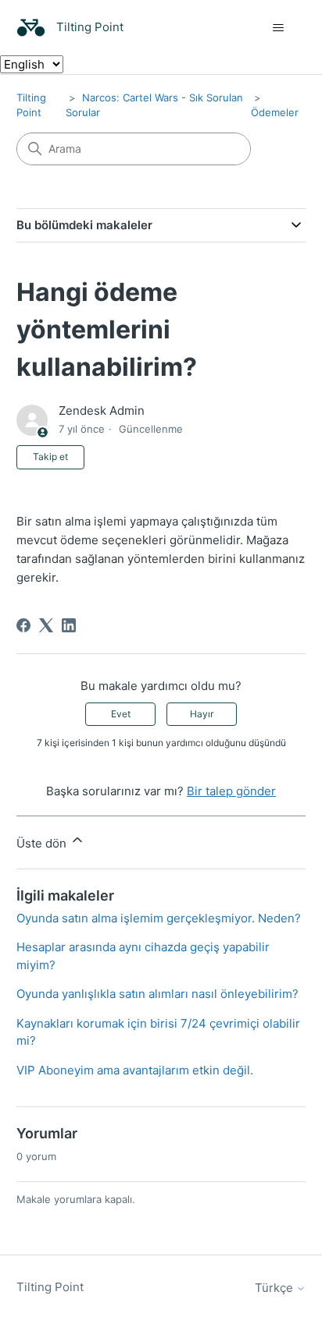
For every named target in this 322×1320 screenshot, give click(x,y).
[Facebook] (23, 625)
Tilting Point (50, 1286)
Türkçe (275, 1287)
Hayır (201, 714)
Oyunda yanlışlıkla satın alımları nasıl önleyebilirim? (157, 993)
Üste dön (43, 843)
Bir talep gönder (231, 791)
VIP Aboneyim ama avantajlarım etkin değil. (134, 1070)
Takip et (50, 456)
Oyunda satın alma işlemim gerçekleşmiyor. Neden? (158, 918)
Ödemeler (275, 112)
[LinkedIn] (69, 625)
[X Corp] (46, 625)
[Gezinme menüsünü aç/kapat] (278, 28)
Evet (121, 714)
